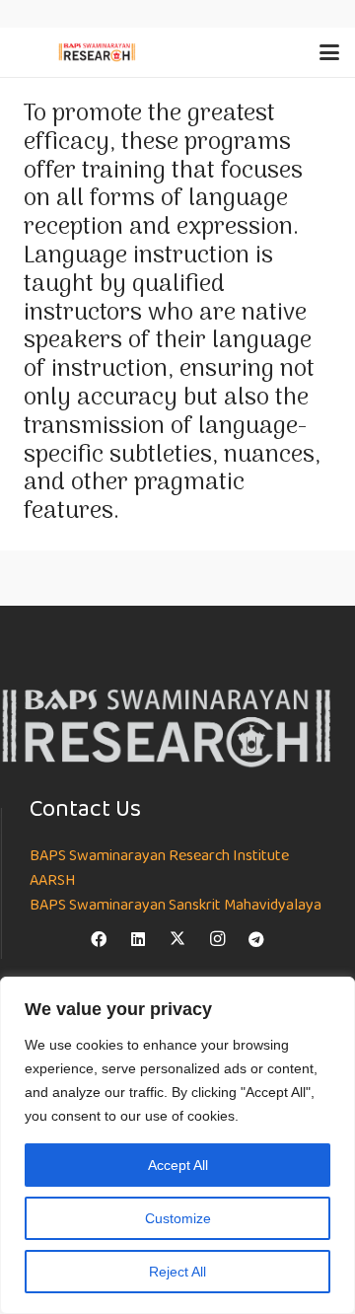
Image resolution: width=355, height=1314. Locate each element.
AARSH (52, 881)
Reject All (177, 1271)
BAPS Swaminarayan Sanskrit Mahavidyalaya (175, 905)
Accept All (178, 1165)
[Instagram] (217, 939)
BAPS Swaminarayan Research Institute (159, 856)
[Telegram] (256, 939)
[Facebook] (98, 939)
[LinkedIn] (138, 939)
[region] (177, 1145)
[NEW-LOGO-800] (97, 52)
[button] (329, 52)
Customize (178, 1218)
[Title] (177, 939)
